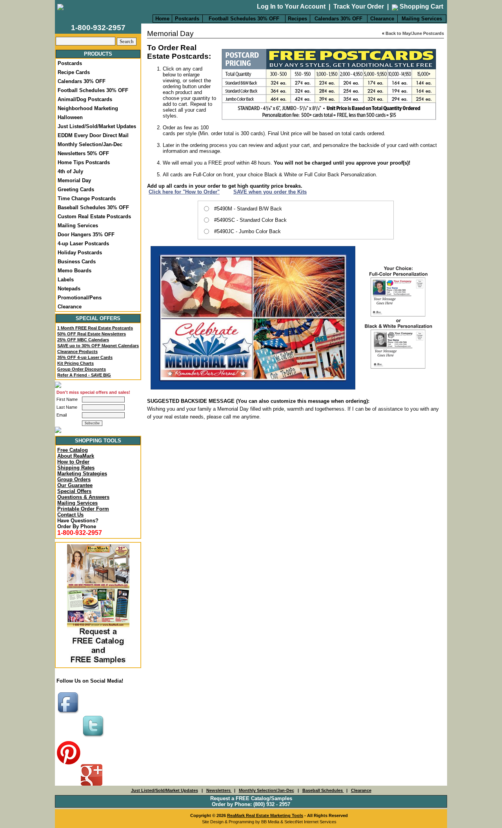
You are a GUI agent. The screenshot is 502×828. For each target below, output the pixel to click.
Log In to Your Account (291, 6)
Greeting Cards (76, 189)
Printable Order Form (83, 509)
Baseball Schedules (323, 790)
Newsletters (219, 790)
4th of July (70, 171)
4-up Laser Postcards (83, 243)
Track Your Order (358, 6)
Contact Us (70, 515)
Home (162, 19)
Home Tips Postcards (84, 162)
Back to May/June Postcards (415, 33)
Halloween (70, 117)
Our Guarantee (75, 485)
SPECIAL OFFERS (98, 318)
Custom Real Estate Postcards (94, 216)
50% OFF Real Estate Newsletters (91, 334)
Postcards (187, 19)
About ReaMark (75, 456)
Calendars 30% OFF (338, 19)
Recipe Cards (74, 72)
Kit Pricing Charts (75, 363)
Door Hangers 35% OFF (86, 234)
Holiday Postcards (80, 252)
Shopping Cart (420, 6)
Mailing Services (422, 19)
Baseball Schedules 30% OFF (93, 207)
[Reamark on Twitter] (94, 738)
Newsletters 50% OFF (83, 153)
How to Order (73, 462)
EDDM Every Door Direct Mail (93, 135)
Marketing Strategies (82, 474)
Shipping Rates (76, 468)
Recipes (297, 19)
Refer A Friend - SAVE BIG (84, 375)
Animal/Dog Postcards (85, 99)
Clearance (382, 19)
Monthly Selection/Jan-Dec (90, 144)
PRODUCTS (98, 54)
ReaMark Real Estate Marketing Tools (265, 815)
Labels (66, 280)
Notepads (69, 289)
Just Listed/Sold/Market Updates (97, 126)
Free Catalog (72, 450)
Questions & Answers (83, 497)
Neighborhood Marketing (88, 108)
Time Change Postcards (87, 198)
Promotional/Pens (80, 298)
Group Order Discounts (81, 369)
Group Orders (74, 479)
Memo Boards (74, 271)
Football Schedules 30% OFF (244, 19)
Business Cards (77, 262)
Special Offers (74, 491)
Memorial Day (74, 180)
